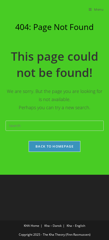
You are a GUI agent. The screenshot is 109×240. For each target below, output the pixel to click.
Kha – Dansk (53, 225)
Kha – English (76, 225)
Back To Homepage (54, 146)
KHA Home (31, 225)
